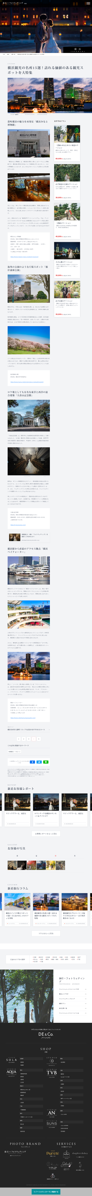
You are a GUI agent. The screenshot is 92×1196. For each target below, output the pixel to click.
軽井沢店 (22, 1131)
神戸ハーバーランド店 (66, 1098)
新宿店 (22, 1076)
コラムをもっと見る (46, 933)
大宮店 (22, 1102)
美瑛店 (22, 1062)
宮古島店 (63, 1131)
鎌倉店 (22, 1095)
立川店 (22, 1082)
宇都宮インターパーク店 (26, 1117)
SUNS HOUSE (64, 1128)
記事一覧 (13, 54)
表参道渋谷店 (23, 1073)
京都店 (62, 1084)
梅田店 (62, 1074)
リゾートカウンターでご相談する (46, 1192)
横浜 (8, 54)
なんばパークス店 (65, 1077)
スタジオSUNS (64, 1125)
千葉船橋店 (23, 1109)
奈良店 (62, 1091)
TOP (4, 54)
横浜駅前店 (23, 1092)
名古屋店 (63, 1062)
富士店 (22, 1124)
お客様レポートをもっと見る (46, 834)
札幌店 (22, 1065)
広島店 (62, 1105)
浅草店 (22, 1079)
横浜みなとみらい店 (25, 1089)
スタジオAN (64, 1114)
